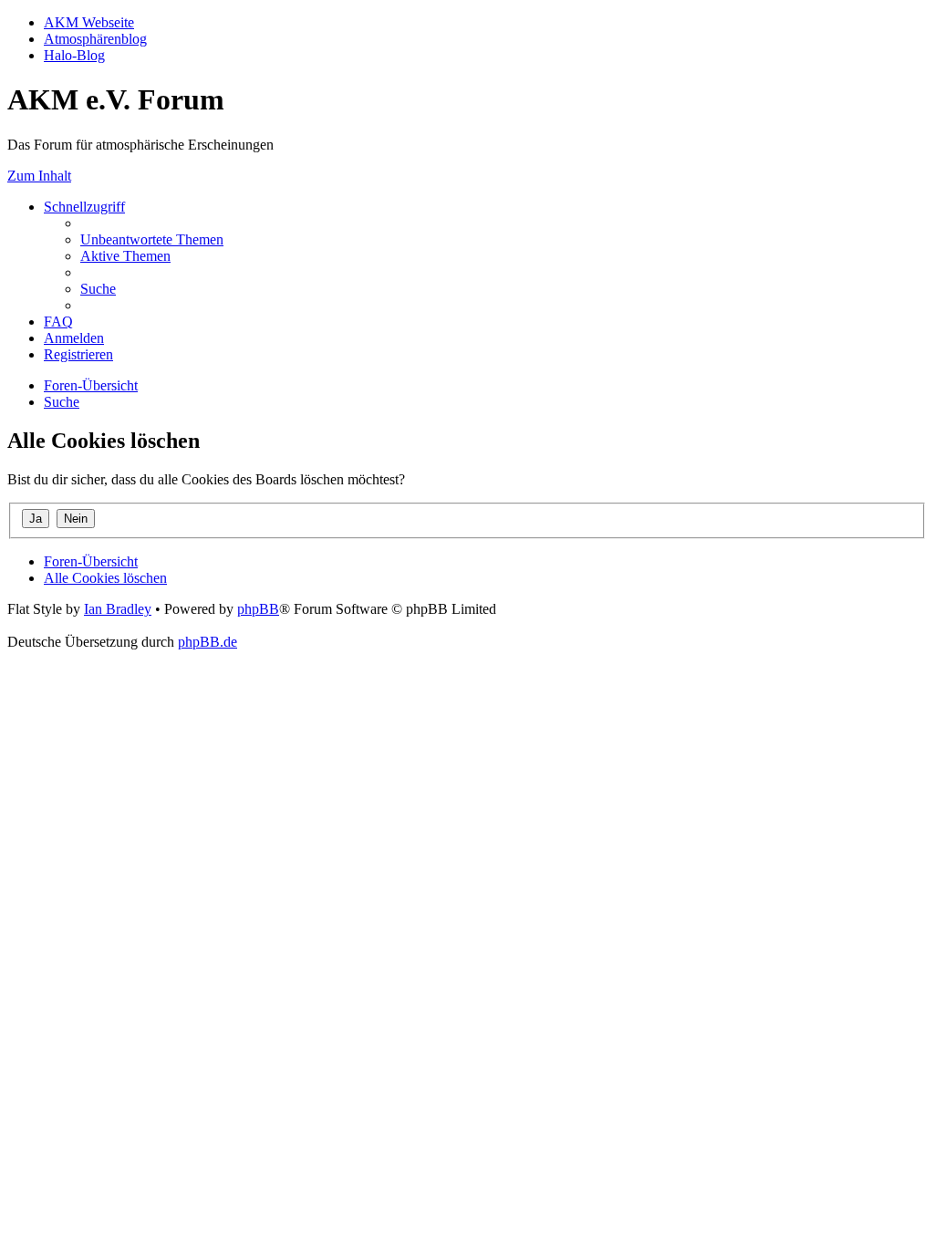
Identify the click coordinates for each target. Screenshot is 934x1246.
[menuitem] (151, 239)
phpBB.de (207, 641)
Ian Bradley (117, 609)
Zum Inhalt (39, 175)
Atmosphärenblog (95, 39)
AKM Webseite (89, 22)
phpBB (258, 609)
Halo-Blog (74, 55)
